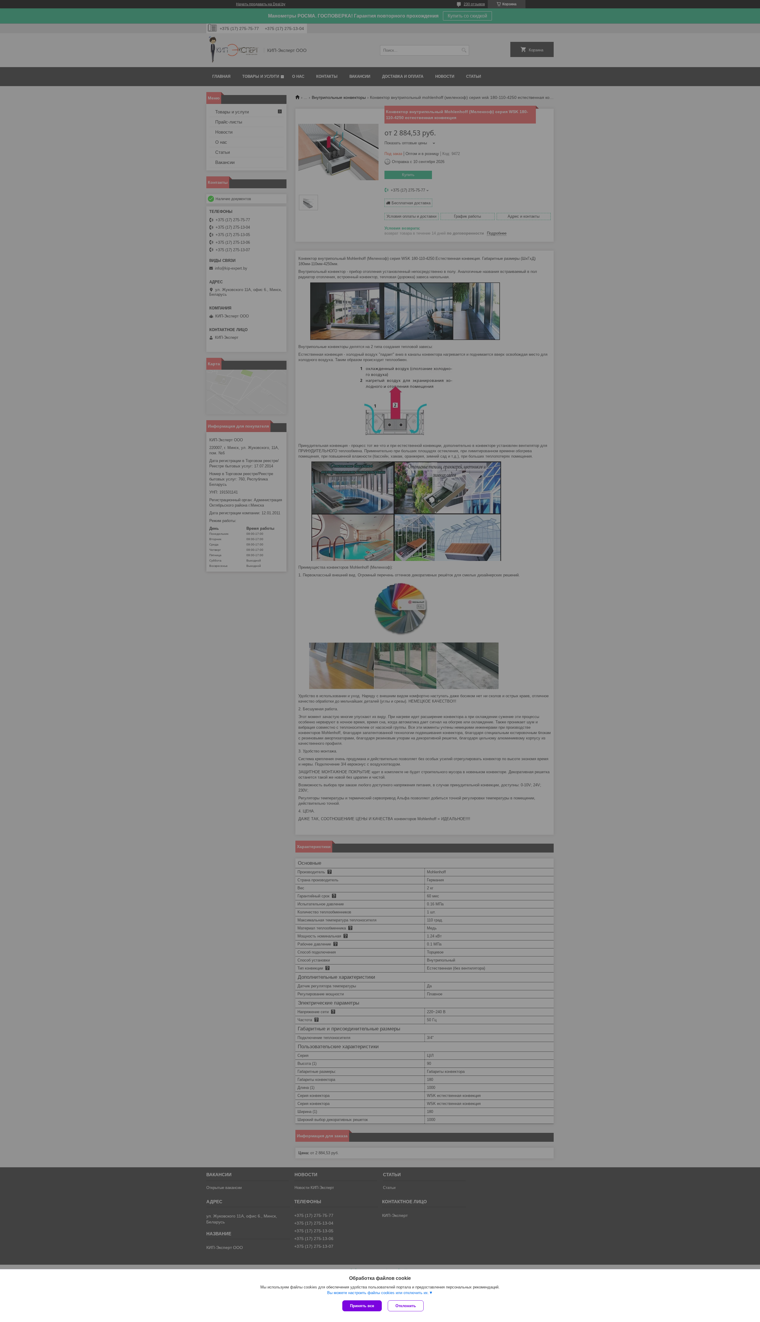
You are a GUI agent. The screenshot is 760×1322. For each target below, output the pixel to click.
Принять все (362, 1306)
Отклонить (405, 1306)
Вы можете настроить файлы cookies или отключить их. (378, 1293)
